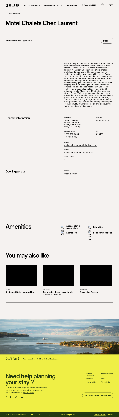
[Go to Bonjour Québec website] (67, 415)
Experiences (72, 5)
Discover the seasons (53, 5)
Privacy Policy (106, 382)
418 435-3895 (70, 137)
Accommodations (14, 13)
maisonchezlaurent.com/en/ (77, 152)
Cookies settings (100, 414)
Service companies (90, 374)
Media (103, 378)
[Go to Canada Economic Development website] (42, 414)
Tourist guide (91, 382)
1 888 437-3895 (71, 134)
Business (89, 378)
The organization (107, 374)
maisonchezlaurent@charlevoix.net (80, 145)
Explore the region (32, 5)
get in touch (28, 392)
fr (102, 5)
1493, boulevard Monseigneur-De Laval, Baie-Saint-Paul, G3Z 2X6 (72, 123)
